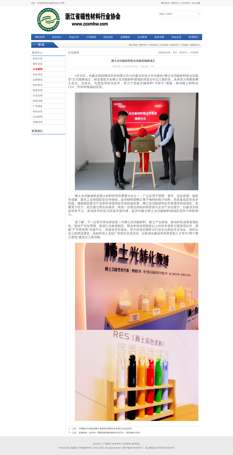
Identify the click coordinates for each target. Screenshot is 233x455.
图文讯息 (133, 45)
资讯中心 (183, 52)
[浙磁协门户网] (81, 19)
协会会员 (176, 37)
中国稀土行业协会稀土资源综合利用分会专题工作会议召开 (105, 428)
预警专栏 (143, 45)
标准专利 (174, 45)
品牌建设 (125, 37)
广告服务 (184, 45)
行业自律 (164, 45)
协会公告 (74, 37)
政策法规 (159, 37)
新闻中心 (175, 3)
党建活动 (194, 45)
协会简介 (57, 37)
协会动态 (108, 37)
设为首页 (186, 3)
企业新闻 (142, 37)
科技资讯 (153, 45)
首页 (175, 52)
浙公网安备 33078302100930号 (160, 448)
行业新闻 (91, 37)
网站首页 (165, 3)
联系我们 (193, 37)
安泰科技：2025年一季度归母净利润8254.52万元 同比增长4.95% (109, 432)
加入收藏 (196, 3)
